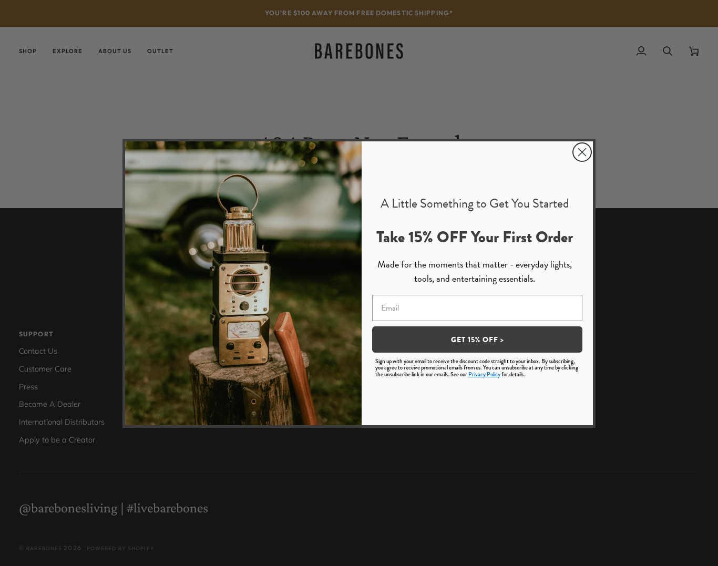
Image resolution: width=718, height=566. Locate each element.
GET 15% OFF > (477, 339)
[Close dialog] (582, 152)
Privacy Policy (484, 374)
